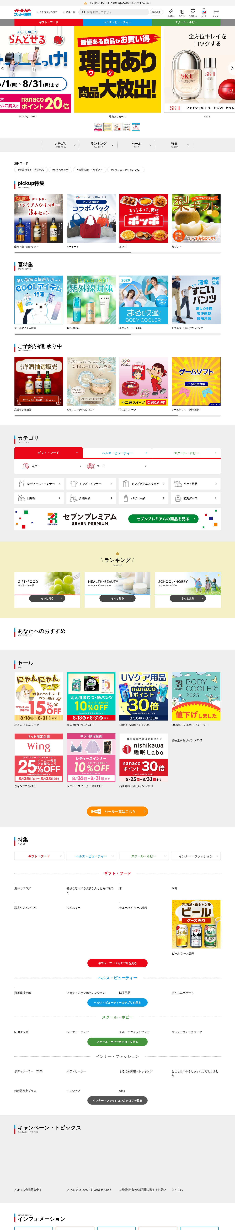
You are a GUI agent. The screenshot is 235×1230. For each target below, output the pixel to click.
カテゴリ (61, 145)
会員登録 (171, 16)
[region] (117, 224)
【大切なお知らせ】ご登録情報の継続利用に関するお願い (120, 3)
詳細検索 (156, 12)
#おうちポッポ (60, 169)
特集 (174, 145)
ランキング (98, 145)
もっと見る (47, 598)
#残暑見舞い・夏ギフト (90, 169)
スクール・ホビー (186, 22)
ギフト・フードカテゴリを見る (117, 1009)
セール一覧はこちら (115, 811)
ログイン (182, 16)
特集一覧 (70, 12)
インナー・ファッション (196, 856)
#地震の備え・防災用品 (31, 169)
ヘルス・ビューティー (117, 22)
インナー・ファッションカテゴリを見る (117, 1192)
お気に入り (193, 16)
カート (204, 16)
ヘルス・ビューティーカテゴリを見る (117, 1094)
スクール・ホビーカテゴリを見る (117, 1133)
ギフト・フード (48, 22)
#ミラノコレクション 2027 (126, 169)
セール (136, 145)
